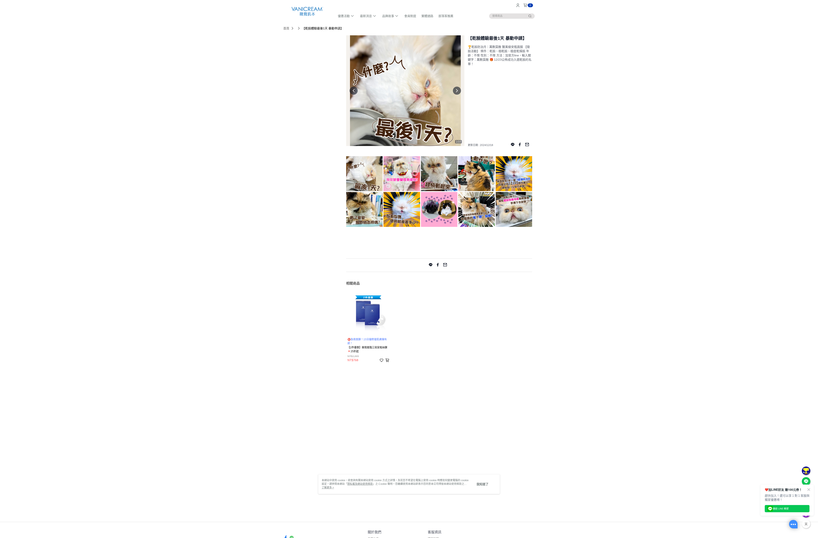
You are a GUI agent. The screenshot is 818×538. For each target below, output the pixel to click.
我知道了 (482, 484)
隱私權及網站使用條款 (360, 483)
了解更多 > (328, 487)
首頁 (286, 28)
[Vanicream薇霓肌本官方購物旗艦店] (306, 11)
